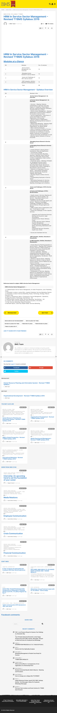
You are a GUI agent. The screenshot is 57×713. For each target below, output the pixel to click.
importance (17, 492)
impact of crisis (17, 528)
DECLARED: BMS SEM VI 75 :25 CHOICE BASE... (21, 701)
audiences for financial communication (12, 547)
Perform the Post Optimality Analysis (25, 649)
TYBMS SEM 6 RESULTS (21, 659)
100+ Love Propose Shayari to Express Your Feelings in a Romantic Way (29, 632)
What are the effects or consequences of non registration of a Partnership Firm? (27, 664)
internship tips (11, 566)
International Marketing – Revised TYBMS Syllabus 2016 (13, 458)
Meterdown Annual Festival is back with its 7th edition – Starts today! (42, 589)
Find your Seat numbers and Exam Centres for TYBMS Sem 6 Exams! (29, 688)
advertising (6, 546)
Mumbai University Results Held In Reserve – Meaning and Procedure (29, 670)
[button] (50, 4)
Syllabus (14, 14)
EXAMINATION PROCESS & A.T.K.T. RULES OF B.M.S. (29, 644)
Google (41, 367)
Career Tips (18, 472)
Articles (5, 472)
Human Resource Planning (8, 410)
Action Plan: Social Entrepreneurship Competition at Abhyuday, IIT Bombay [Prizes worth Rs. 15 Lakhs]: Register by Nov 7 (14, 591)
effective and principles (9, 492)
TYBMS (20, 14)
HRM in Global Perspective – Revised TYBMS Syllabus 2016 (14, 438)
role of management (13, 511)
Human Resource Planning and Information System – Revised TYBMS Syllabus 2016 (14, 419)
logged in (13, 364)
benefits (5, 510)
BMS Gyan (7, 14)
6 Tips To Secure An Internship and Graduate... (8, 701)
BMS (22, 472)
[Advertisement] (15, 40)
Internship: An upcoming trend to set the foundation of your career (15, 478)
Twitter (16, 371)
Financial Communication (15, 553)
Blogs (9, 472)
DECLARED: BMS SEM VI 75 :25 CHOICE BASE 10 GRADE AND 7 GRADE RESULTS (42, 571)
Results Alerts (40, 566)
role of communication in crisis (11, 529)
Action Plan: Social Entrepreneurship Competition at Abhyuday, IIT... (35, 702)
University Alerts (48, 566)
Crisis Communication (13, 533)
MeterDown (36, 587)
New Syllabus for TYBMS (32, 320)
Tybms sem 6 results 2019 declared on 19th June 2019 (14, 605)
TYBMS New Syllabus (27, 323)
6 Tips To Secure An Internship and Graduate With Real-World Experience (14, 569)
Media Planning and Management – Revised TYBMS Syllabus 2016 (41, 439)
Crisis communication (8, 528)
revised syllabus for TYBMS (12, 323)
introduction (7, 493)
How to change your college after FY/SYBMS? (27, 676)
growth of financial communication (12, 549)
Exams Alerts (34, 566)
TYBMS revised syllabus (41, 323)
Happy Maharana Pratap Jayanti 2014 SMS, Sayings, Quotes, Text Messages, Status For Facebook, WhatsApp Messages (29, 682)
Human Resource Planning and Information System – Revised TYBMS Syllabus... (27, 383)
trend (14, 473)
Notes (4, 587)
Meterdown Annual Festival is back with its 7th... (48, 701)
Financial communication (9, 548)
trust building (21, 529)
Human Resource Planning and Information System (14, 411)
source (20, 511)
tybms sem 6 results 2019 (18, 603)
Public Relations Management (10, 491)
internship (9, 473)
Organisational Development (37, 411)
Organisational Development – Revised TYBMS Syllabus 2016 (24, 396)
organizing (6, 511)
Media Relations (13, 493)
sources (20, 493)
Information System (7, 412)
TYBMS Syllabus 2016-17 (11, 326)
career (5, 473)
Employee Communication (13, 510)
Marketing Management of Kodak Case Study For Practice (28, 654)
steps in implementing (8, 512)
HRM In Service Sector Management (14, 320)
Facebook (16, 367)
